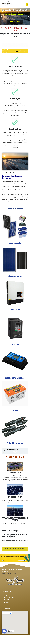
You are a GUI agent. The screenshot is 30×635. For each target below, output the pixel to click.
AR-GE (5, 595)
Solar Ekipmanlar (15, 443)
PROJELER (7, 601)
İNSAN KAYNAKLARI (9, 597)
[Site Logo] (7, 4)
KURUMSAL (7, 594)
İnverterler (15, 309)
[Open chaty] (4, 631)
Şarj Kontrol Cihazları (15, 377)
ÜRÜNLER (6, 599)
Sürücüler (15, 344)
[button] (27, 2)
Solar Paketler (15, 243)
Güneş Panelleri (15, 276)
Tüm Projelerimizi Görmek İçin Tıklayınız (14, 535)
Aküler (15, 410)
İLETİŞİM (6, 602)
